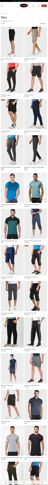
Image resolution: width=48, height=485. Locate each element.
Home (2, 13)
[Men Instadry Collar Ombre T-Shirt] (35, 404)
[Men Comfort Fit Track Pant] (12, 332)
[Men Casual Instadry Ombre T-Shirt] (12, 188)
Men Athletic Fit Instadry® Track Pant (32, 131)
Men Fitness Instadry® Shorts (7, 385)
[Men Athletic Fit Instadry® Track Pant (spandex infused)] (12, 150)
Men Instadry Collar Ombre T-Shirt (31, 421)
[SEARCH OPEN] (33, 5)
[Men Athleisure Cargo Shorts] (35, 42)
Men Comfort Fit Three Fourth (7, 277)
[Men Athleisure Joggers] (12, 78)
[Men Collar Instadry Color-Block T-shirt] (12, 224)
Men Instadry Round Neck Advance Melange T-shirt (11, 457)
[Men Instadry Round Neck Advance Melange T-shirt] (12, 441)
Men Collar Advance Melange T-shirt (31, 204)
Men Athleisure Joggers (6, 95)
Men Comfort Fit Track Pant (6, 349)
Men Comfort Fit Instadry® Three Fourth (32, 240)
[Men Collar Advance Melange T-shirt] (35, 188)
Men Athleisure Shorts (29, 95)
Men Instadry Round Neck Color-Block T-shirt (33, 457)
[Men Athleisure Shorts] (35, 78)
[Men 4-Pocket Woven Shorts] (12, 42)
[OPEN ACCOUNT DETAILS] (38, 5)
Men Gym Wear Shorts (5, 421)
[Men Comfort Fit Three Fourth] (12, 260)
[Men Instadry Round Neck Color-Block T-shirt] (35, 441)
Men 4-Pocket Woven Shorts (7, 58)
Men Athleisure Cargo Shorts (30, 58)
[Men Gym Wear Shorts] (12, 404)
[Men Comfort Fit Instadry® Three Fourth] (35, 224)
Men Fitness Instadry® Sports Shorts (32, 385)
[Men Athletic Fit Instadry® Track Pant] (35, 114)
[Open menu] (2, 5)
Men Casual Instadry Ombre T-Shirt (8, 204)
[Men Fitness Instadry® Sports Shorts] (35, 368)
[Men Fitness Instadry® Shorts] (12, 368)
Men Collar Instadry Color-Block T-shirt (9, 240)
